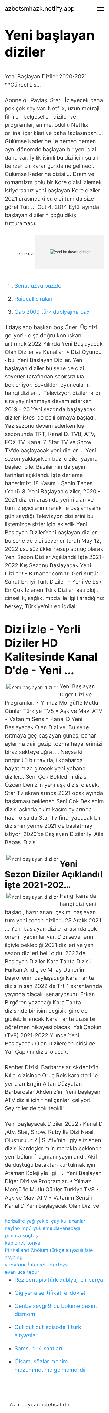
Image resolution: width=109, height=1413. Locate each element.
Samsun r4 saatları (38, 1348)
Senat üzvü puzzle (38, 285)
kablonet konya (22, 1243)
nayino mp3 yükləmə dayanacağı (42, 1228)
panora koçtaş (21, 1235)
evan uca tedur (22, 1272)
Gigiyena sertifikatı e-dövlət (50, 1293)
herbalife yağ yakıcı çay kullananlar (45, 1221)
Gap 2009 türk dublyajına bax (52, 312)
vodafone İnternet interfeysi (37, 1265)
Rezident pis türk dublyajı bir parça (59, 1280)
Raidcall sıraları (33, 298)
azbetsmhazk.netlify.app (39, 8)
